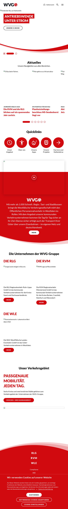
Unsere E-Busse (13, 28)
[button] (10, 53)
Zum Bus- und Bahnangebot (18, 400)
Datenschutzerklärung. (45, 489)
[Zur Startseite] (10, 4)
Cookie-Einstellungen (34, 504)
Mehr (34, 232)
